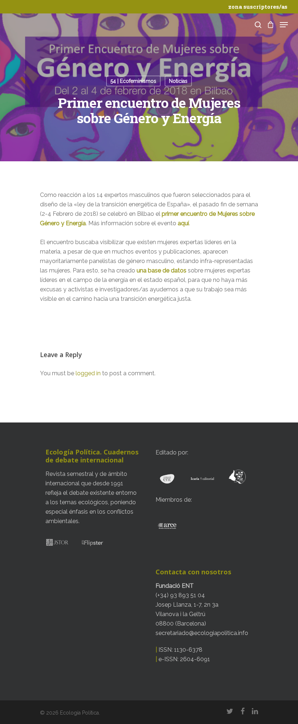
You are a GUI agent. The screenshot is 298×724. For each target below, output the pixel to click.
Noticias (178, 81)
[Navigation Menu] (284, 24)
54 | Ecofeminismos (133, 81)
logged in (88, 373)
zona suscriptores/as (257, 6)
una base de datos (162, 270)
